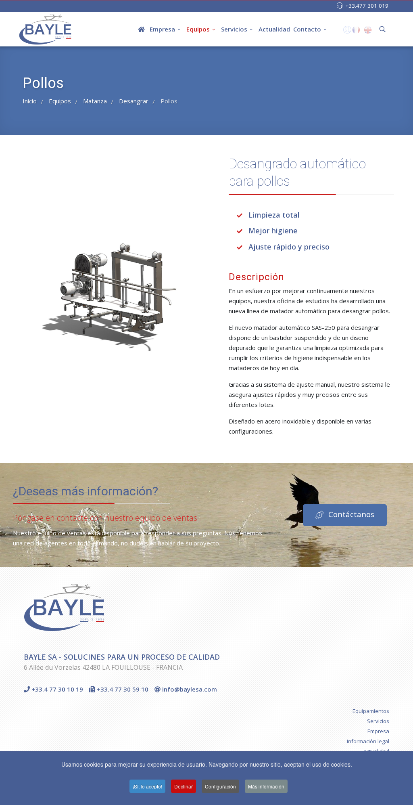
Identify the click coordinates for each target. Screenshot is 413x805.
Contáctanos (350, 514)
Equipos (198, 29)
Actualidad (274, 29)
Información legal (368, 741)
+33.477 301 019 (366, 5)
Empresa (162, 29)
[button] (346, 31)
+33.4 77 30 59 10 (121, 689)
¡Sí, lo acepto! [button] (147, 786)
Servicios (234, 29)
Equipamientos (371, 711)
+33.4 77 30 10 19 (56, 689)
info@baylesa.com (189, 689)
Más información (266, 786)
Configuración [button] (220, 786)
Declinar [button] (183, 786)
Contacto (307, 29)
